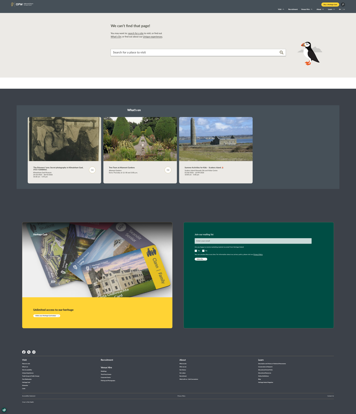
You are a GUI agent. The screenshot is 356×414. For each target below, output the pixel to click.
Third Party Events (106, 374)
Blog (259, 379)
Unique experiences (152, 37)
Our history (182, 370)
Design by (28, 402)
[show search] (343, 4)
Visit (279, 9)
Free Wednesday (27, 379)
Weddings (104, 371)
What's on (134, 110)
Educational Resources (264, 373)
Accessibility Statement (28, 396)
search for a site (136, 33)
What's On (116, 37)
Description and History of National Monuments (272, 363)
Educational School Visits (265, 370)
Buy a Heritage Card (330, 4)
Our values (182, 373)
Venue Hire (305, 9)
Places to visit (26, 363)
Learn (330, 9)
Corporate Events (106, 377)
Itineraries (25, 385)
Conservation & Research (265, 367)
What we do (182, 363)
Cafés (23, 388)
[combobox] (195, 52)
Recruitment (293, 9)
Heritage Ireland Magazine (265, 382)
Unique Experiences (27, 373)
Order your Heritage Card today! (45, 315)
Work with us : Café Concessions (188, 379)
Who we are (182, 367)
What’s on (25, 367)
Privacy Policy (258, 254)
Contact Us (330, 396)
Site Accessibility (27, 370)
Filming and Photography (108, 380)
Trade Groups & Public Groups (30, 376)
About (319, 9)
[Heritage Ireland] (20, 3)
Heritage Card (26, 382)
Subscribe (200, 259)
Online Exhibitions (263, 376)
